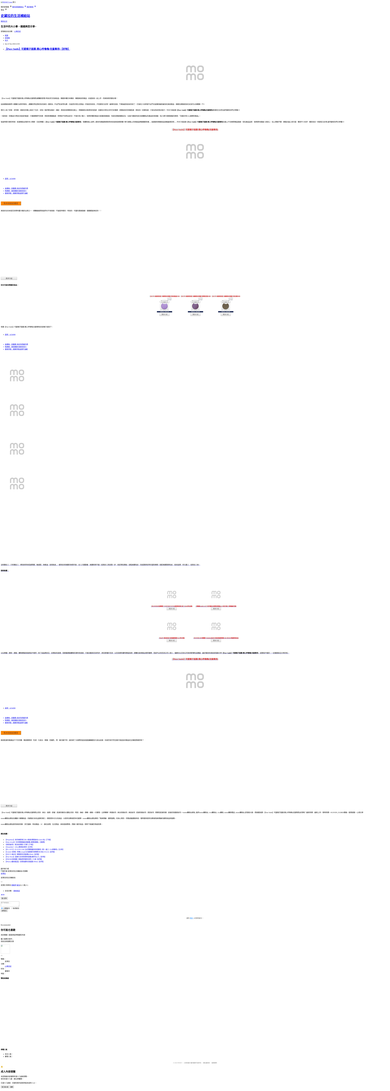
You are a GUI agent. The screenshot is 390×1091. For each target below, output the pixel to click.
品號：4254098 (10, 178)
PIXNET (180, 1063)
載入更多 (4, 898)
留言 (18, 885)
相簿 (6, 35)
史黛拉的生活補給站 (15, 16)
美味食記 (16, 891)
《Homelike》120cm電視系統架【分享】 (19, 847)
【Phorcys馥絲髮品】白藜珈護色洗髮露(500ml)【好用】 (24, 861)
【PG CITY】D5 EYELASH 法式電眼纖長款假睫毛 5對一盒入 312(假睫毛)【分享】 (34, 849)
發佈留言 (4, 911)
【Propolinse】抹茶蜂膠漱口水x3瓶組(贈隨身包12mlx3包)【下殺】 (28, 840)
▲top (2, 894)
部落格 (7, 38)
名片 (6, 40)
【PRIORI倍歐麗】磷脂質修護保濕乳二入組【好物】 (24, 859)
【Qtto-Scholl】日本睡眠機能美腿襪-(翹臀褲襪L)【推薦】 (25, 842)
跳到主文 (4, 21)
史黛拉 (3, 873)
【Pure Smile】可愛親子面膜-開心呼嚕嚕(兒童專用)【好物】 (37, 49)
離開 (11, 1087)
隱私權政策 (206, 1063)
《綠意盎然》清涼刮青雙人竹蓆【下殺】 (19, 844)
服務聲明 (214, 1063)
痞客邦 (13, 885)
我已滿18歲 (5, 1087)
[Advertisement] (195, 1011)
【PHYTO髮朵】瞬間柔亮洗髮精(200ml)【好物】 (22, 854)
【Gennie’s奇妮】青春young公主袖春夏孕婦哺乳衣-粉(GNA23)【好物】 (30, 852)
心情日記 (17, 31)
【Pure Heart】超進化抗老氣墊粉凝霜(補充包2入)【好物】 (25, 857)
